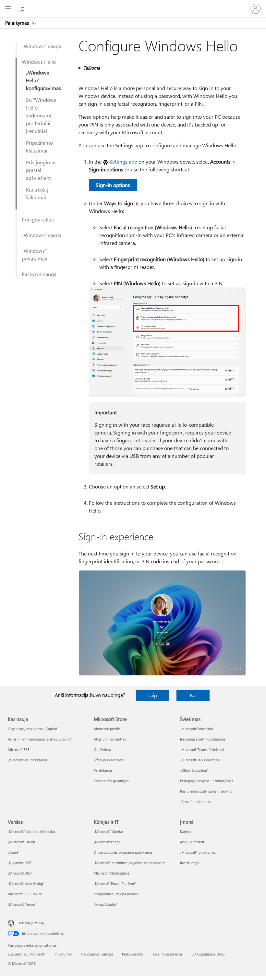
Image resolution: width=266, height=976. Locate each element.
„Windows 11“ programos (27, 759)
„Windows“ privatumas (34, 254)
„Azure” (13, 852)
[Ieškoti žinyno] (22, 8)
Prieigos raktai (38, 219)
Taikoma (91, 68)
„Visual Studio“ (105, 904)
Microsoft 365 (19, 749)
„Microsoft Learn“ (107, 841)
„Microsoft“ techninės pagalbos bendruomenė (129, 862)
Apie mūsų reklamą (167, 954)
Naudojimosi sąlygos (97, 954)
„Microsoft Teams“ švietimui (202, 749)
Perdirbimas (103, 770)
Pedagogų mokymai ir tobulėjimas (206, 780)
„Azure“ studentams (195, 801)
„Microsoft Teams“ (22, 904)
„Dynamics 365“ (20, 862)
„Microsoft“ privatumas (198, 852)
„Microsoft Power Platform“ (115, 883)
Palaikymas (17, 23)
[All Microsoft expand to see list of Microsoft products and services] (8, 9)
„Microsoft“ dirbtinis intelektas (32, 831)
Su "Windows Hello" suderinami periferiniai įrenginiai (41, 115)
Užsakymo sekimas (108, 759)
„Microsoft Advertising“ (26, 883)
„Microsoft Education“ (197, 728)
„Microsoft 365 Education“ (200, 759)
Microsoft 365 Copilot (25, 893)
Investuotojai (190, 862)
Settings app (123, 161)
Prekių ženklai (133, 954)
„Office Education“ (194, 770)
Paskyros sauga (39, 274)
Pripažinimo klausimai (39, 146)
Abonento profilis (107, 728)
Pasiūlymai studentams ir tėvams (206, 791)
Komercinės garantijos (111, 780)
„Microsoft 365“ (20, 873)
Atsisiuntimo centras (110, 739)
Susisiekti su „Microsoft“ (27, 954)
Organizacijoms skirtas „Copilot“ (33, 728)
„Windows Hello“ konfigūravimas (43, 80)
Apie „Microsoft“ (193, 841)
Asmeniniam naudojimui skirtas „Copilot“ (40, 739)
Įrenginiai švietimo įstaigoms (202, 739)
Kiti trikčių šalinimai (37, 193)
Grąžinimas (103, 749)
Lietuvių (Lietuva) (31, 922)
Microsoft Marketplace (111, 873)
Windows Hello (39, 61)
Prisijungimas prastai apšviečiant (41, 170)
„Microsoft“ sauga (22, 841)
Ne (193, 695)
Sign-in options (113, 184)
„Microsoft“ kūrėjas (109, 831)
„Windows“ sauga (41, 46)
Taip (152, 695)
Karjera (185, 831)
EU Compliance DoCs (208, 954)
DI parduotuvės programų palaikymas (123, 852)
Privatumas (63, 954)
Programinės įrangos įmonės (116, 893)
